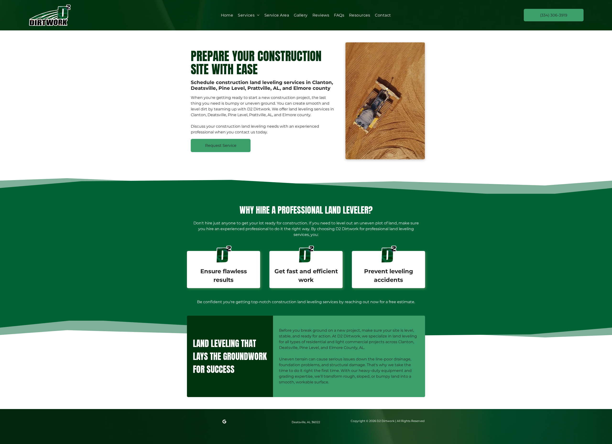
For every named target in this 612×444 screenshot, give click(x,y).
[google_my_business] (224, 422)
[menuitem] (227, 15)
